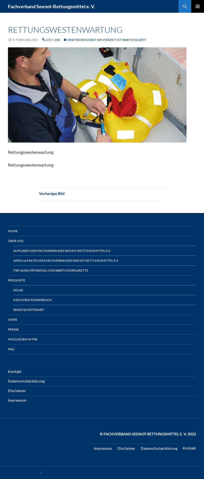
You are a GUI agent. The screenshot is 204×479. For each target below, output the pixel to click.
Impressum (17, 400)
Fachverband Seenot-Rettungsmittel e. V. (51, 6)
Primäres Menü (197, 6)
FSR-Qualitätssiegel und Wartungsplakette (50, 270)
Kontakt (14, 371)
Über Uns (15, 241)
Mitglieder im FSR (22, 339)
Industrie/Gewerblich (32, 300)
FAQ (11, 349)
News (12, 320)
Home (13, 231)
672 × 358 (53, 40)
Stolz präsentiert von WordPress (65, 472)
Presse (13, 329)
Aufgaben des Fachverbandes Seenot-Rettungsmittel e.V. (62, 251)
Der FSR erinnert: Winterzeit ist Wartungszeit (106, 40)
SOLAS (18, 290)
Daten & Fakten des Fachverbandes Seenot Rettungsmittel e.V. (66, 261)
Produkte (16, 280)
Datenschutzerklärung (26, 381)
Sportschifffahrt (28, 310)
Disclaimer (17, 390)
